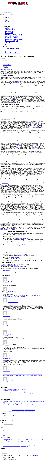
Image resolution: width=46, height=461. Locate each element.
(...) (6, 44)
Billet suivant (9, 69)
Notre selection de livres (12, 53)
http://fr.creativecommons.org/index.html (12, 327)
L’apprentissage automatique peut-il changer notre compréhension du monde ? (17, 391)
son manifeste (5, 183)
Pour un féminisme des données (9, 397)
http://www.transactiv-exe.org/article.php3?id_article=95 (13, 338)
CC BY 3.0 (5, 458)
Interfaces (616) (10, 31)
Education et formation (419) (14, 39)
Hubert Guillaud (11, 380)
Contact (4, 433)
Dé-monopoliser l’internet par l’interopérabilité (11, 394)
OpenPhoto (5, 143)
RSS (4, 435)
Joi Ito (31, 127)
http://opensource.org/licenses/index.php (19, 254)
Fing (16, 455)
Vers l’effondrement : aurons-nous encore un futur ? (30, 403)
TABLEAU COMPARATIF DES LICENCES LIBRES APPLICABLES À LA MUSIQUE (22, 296)
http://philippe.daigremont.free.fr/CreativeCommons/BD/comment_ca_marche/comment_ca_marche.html (22, 374)
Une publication (7, 12)
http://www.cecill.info (15, 257)
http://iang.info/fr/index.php (15, 248)
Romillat (13, 229)
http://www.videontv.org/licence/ (21, 238)
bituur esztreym (11, 291)
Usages (6, 22)
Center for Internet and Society (35, 125)
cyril (8, 324)
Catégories (2, 415)
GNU (32, 106)
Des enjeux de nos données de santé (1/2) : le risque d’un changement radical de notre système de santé (22, 393)
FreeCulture (15, 181)
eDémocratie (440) (11, 37)
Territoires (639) (10, 29)
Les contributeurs (6, 431)
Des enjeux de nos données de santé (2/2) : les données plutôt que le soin (16, 392)
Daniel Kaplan (10, 357)
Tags (1, 418)
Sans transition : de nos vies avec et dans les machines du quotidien (15, 395)
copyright (17, 81)
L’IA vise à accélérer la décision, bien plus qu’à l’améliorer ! (14, 389)
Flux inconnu (4, 453)
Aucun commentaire (7, 65)
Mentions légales (6, 430)
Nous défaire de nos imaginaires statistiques (11, 390)
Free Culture (41, 178)
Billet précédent (3, 69)
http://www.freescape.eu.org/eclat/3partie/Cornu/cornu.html (14, 242)
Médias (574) (9, 33)
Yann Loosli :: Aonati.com (13, 302)
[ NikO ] (9, 281)
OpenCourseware (34, 147)
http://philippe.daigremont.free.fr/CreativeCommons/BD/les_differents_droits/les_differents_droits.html (22, 375)
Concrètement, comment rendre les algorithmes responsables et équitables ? (25, 406)
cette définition (12, 98)
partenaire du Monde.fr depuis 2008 (32, 455)
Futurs (6, 23)
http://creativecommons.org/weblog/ (20, 266)
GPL (34, 106)
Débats (6, 20)
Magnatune (18, 144)
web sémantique (8, 156)
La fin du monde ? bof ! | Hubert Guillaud (11, 403)
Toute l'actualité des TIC (12, 48)
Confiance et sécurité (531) (13, 34)
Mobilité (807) (9, 28)
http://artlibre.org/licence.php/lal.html (18, 244)
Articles (4, 62)
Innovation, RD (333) (11, 41)
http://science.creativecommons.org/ (9, 384)
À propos (4, 429)
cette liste (10, 260)
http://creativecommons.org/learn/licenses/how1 (9, 265)
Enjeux (6, 19)
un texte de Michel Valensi (5, 199)
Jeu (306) (8, 42)
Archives (2, 425)
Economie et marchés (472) (13, 36)
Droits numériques (6, 64)
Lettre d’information (6, 432)
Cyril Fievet (5, 61)
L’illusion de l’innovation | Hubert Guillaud (11, 404)
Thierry (9, 334)
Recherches (7, 21)
